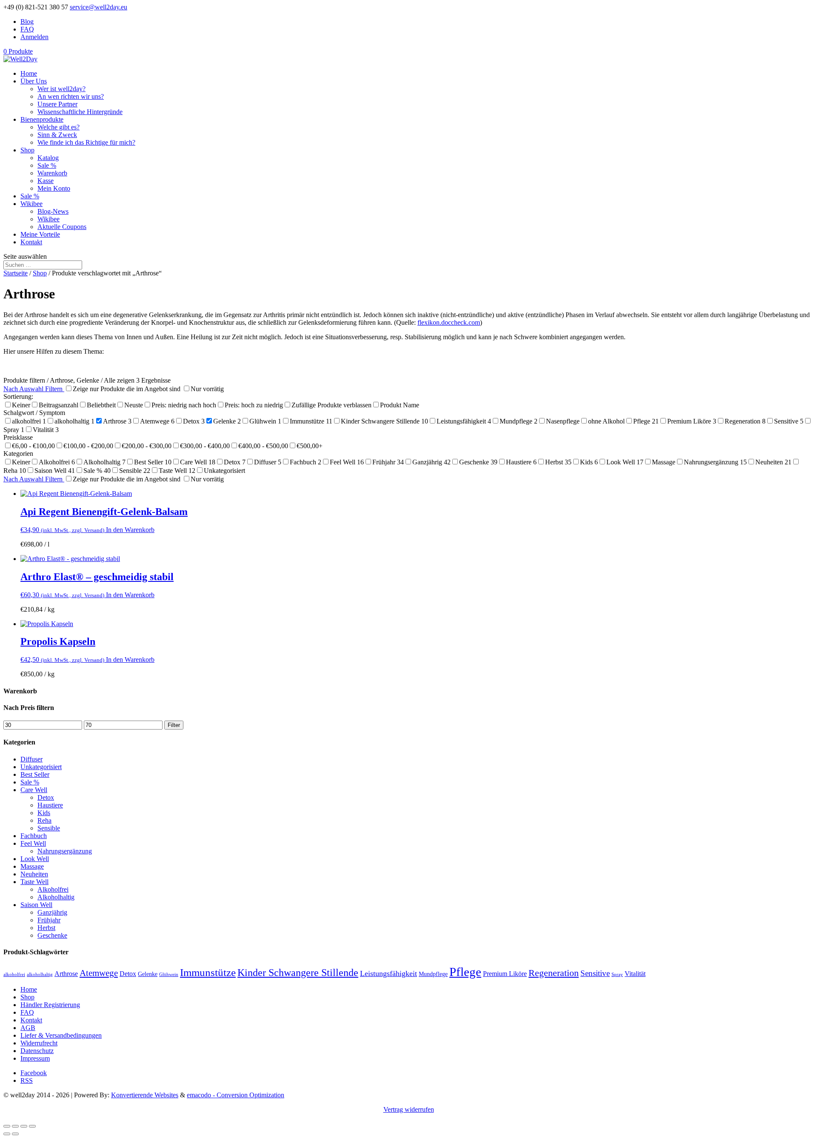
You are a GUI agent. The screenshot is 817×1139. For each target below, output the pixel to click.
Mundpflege (433, 974)
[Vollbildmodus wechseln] (23, 1126)
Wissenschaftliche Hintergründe (80, 111)
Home (28, 73)
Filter (174, 725)
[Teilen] (15, 1126)
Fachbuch (33, 835)
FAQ (27, 29)
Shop (27, 150)
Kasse (45, 180)
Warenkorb (52, 173)
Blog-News (53, 211)
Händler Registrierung (50, 1004)
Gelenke (147, 974)
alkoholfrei (14, 974)
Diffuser (31, 759)
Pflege (465, 972)
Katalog (48, 157)
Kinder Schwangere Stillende (297, 972)
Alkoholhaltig (55, 897)
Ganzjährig (52, 912)
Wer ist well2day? (61, 88)
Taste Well (34, 881)
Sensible (48, 828)
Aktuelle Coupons (61, 226)
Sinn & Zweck (57, 134)
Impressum (35, 1058)
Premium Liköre (505, 973)
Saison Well (36, 904)
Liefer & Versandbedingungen (61, 1035)
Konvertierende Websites (144, 1095)
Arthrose (66, 973)
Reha (44, 820)
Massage (32, 866)
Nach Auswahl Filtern (33, 388)
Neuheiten (34, 874)
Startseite (15, 273)
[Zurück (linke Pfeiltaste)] (6, 1134)
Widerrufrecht (38, 1043)
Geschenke (52, 935)
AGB (27, 1027)
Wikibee (31, 203)
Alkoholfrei (53, 889)
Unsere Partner (57, 104)
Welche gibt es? (58, 127)
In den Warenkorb (130, 529)
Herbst (46, 927)
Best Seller (34, 774)
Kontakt (31, 242)
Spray (617, 974)
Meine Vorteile (40, 234)
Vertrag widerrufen (408, 1109)
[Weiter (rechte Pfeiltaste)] (15, 1134)
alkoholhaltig (40, 974)
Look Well (34, 858)
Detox (45, 797)
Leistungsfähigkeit (388, 973)
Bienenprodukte (41, 119)
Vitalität (635, 973)
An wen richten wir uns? (70, 96)
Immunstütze (208, 972)
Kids (43, 812)
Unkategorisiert (41, 766)
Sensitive (595, 973)
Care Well (33, 789)
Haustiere (50, 805)
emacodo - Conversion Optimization (235, 1095)
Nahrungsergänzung (64, 851)
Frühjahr (48, 920)
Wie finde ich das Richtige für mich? (86, 142)
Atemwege (99, 973)
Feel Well (33, 843)
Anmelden (34, 36)
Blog (27, 21)
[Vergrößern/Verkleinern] (32, 1126)
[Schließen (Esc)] (6, 1126)
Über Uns (33, 81)
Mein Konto (53, 188)
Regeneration (553, 972)
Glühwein (168, 974)
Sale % (46, 165)
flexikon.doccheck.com (448, 322)
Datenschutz (37, 1050)
